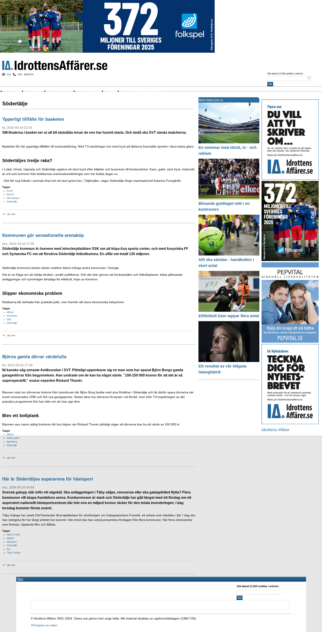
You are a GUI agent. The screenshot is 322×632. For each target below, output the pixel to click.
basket (10, 194)
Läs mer (11, 214)
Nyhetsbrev (91, 91)
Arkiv (113, 91)
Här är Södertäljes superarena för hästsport (47, 478)
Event (10, 190)
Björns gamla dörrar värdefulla (34, 356)
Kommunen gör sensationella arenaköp (43, 235)
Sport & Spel (13, 534)
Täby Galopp (13, 552)
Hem (20, 579)
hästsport (12, 541)
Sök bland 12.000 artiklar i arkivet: (285, 73)
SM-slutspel (13, 198)
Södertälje (12, 201)
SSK (9, 319)
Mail (9, 74)
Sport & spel (62, 91)
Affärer (10, 312)
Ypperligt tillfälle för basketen (33, 119)
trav (9, 549)
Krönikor (37, 91)
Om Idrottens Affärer (143, 91)
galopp (10, 538)
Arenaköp (12, 315)
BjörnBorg (12, 441)
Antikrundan (13, 438)
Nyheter (15, 91)
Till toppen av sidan (44, 625)
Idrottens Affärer (54, 65)
